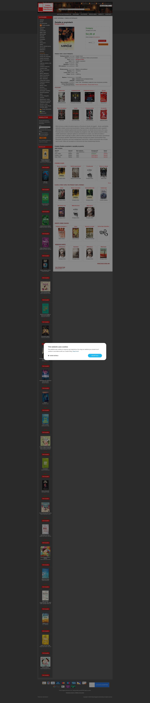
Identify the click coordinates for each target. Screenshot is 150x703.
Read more (76, 351)
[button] (53, 355)
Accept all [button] (95, 355)
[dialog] (75, 351)
